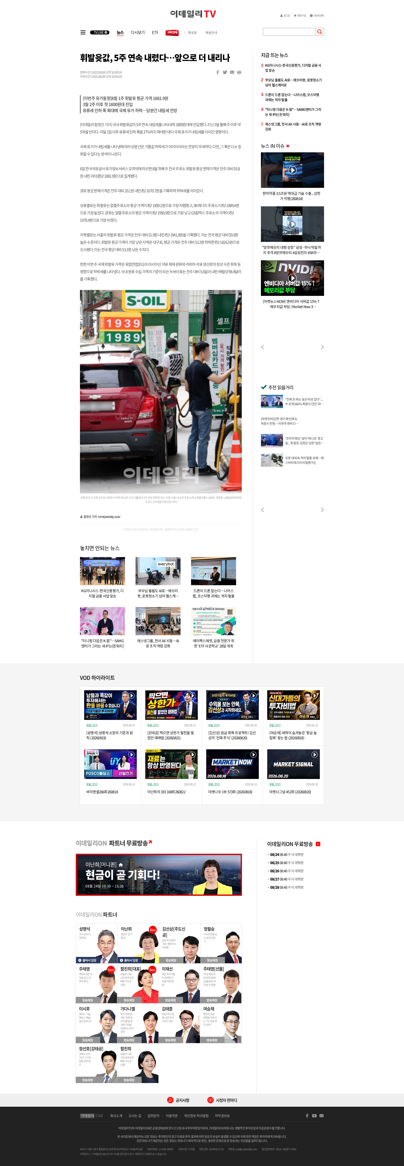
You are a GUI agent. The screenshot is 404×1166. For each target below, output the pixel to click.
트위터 (224, 72)
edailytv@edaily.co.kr (246, 1149)
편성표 (192, 32)
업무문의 (153, 1115)
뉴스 (120, 32)
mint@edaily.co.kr (109, 516)
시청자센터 (318, 15)
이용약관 (172, 1115)
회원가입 (301, 15)
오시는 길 (135, 1115)
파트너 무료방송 (112, 842)
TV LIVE (99, 32)
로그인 (287, 15)
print (239, 72)
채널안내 (211, 32)
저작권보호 (222, 1115)
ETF (155, 32)
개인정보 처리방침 (196, 1115)
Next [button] (322, 347)
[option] (292, 347)
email (232, 72)
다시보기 (138, 32)
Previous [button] (262, 347)
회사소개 (116, 1115)
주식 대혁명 (287, 854)
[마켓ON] (173, 33)
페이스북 (217, 72)
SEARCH (319, 32)
